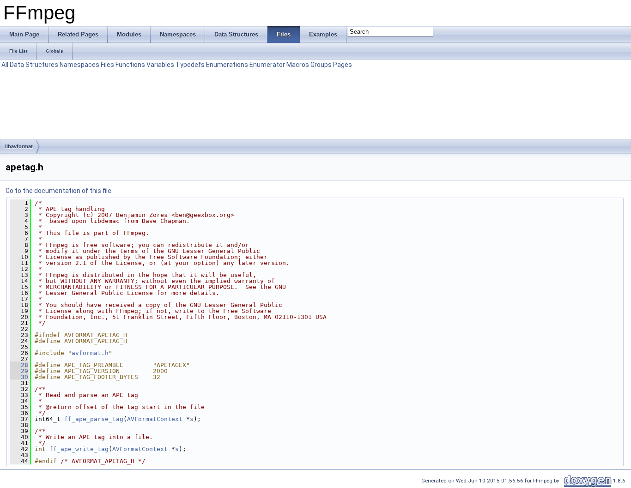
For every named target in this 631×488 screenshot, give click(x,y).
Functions (130, 64)
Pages (342, 64)
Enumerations (227, 64)
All (4, 64)
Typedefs (190, 64)
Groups (321, 64)
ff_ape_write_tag (79, 449)
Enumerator (267, 64)
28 (19, 364)
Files (107, 64)
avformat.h (90, 352)
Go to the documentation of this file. (59, 190)
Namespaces (79, 64)
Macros (297, 64)
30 (19, 377)
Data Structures (34, 64)
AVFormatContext (154, 419)
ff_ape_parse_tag (93, 419)
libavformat (19, 146)
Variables (160, 64)
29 (19, 371)
